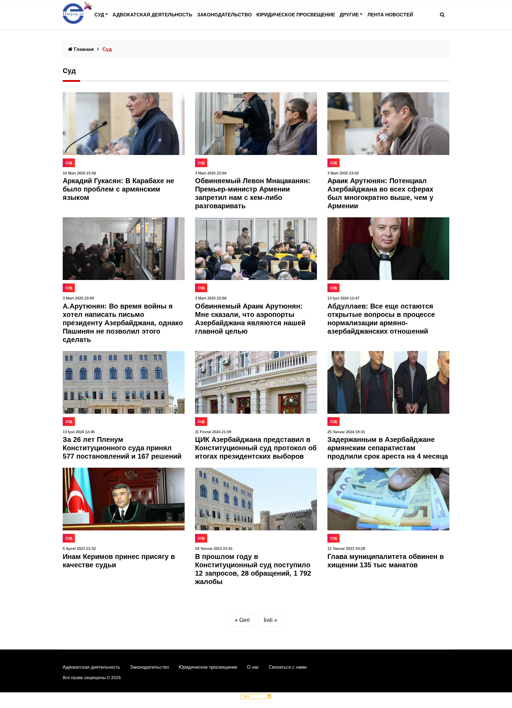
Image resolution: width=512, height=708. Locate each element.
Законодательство (224, 14)
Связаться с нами (288, 667)
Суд (99, 14)
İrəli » (270, 620)
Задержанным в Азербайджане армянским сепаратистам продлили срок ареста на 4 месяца (387, 448)
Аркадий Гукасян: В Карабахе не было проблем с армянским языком (118, 189)
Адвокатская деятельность (152, 14)
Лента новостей (390, 14)
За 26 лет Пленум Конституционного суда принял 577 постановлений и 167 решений (122, 448)
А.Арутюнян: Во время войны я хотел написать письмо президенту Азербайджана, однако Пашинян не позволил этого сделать (123, 322)
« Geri (242, 620)
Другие (349, 14)
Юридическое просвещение (295, 14)
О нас (253, 667)
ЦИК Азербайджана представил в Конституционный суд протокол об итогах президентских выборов (256, 448)
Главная (83, 49)
